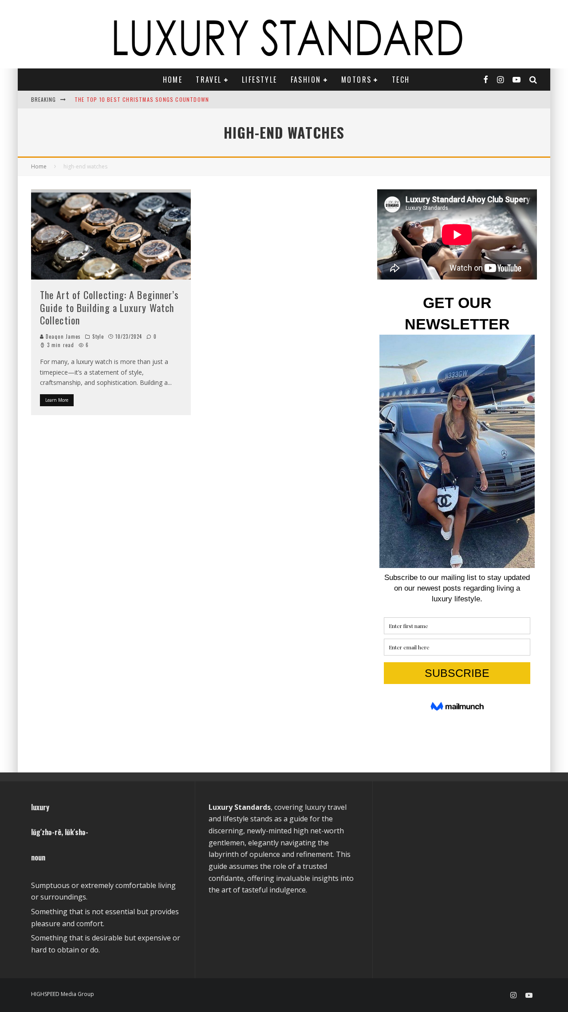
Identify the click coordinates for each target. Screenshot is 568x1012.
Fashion (306, 79)
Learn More (56, 400)
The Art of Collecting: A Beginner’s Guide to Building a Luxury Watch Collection (109, 307)
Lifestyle (259, 79)
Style (98, 336)
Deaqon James (62, 336)
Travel (208, 79)
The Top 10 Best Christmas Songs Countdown (142, 99)
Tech (401, 79)
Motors (356, 79)
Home (173, 79)
